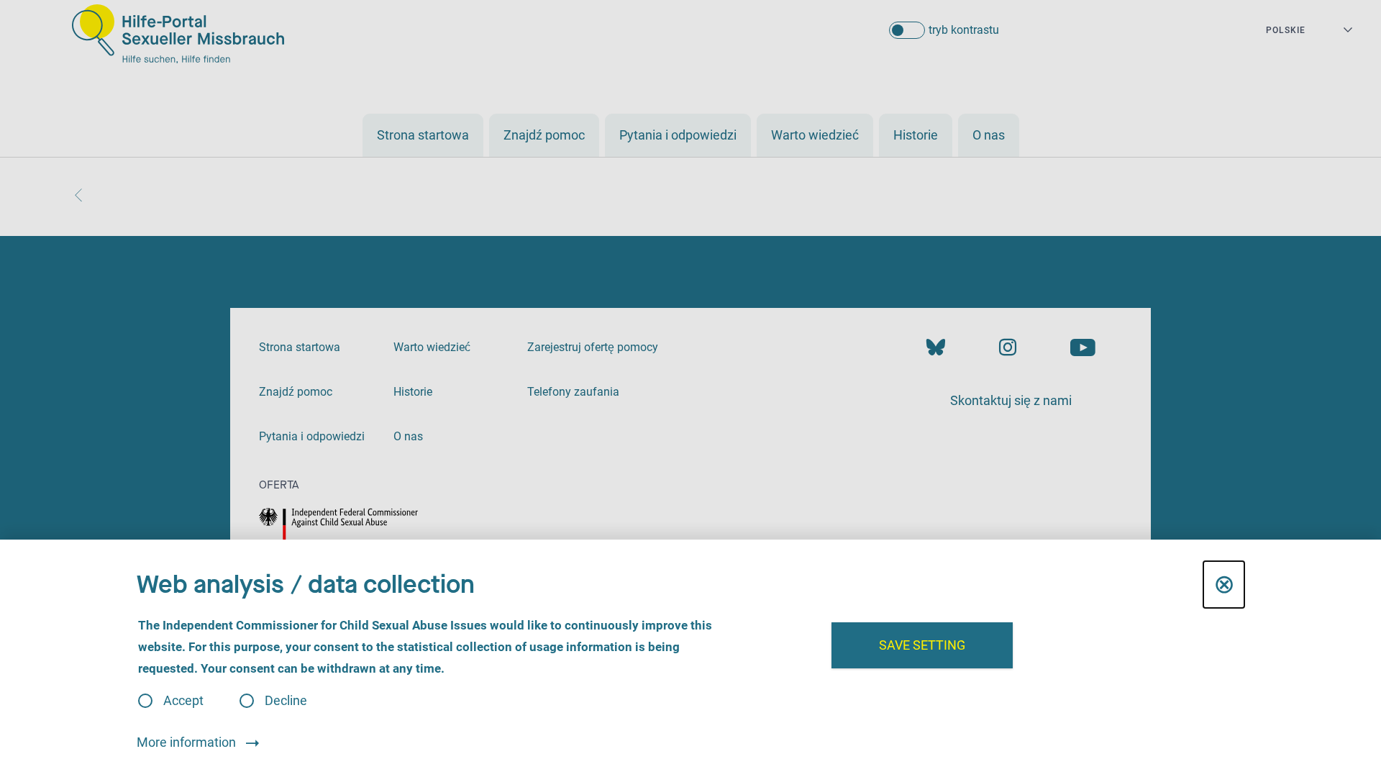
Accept (183, 700)
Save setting (922, 645)
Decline (286, 700)
